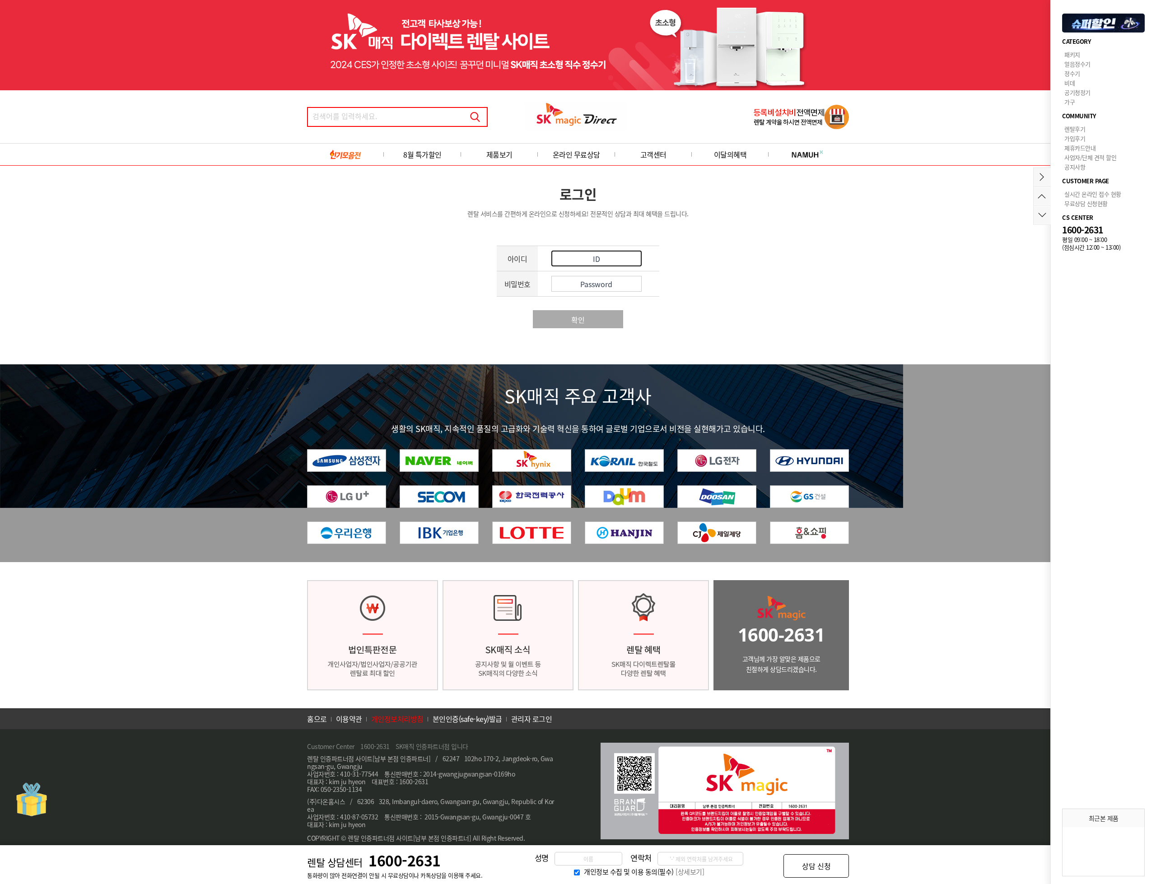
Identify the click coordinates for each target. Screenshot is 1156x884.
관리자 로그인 (531, 718)
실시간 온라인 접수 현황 (1092, 194)
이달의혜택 (730, 154)
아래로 (1042, 215)
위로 (1042, 196)
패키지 (1072, 54)
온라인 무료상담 (576, 154)
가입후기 (1074, 138)
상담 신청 (816, 866)
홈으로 (317, 718)
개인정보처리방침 (397, 718)
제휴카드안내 (1079, 148)
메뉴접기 (1042, 177)
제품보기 (499, 154)
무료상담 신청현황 (1086, 203)
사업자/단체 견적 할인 (1090, 157)
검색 (475, 117)
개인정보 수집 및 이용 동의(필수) (629, 872)
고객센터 (653, 154)
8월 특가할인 (422, 154)
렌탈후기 (1074, 129)
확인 (578, 319)
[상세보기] (690, 872)
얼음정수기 (1077, 64)
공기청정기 (1077, 92)
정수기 (1072, 73)
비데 (1069, 83)
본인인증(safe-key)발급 (467, 718)
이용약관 (349, 718)
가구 (1069, 102)
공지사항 (1074, 167)
